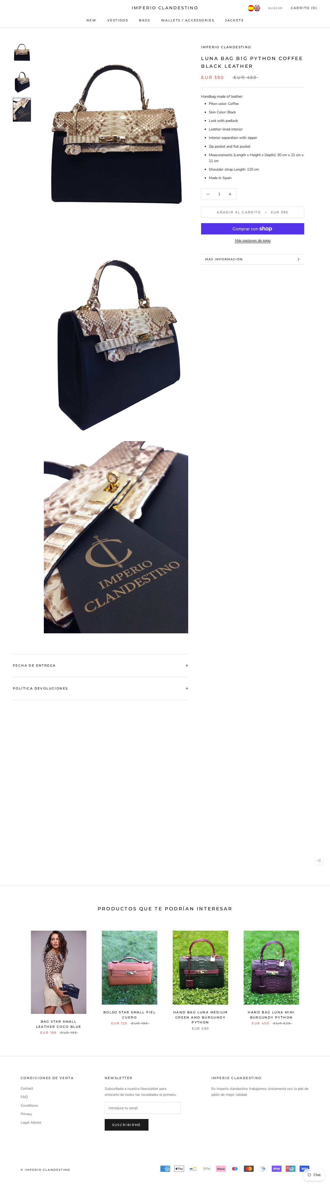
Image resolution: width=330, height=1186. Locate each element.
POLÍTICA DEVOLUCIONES (40, 688)
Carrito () (304, 8)
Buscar (275, 8)
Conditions (29, 1105)
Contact (27, 1088)
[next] (314, 977)
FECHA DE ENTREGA (34, 665)
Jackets (234, 20)
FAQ (24, 1097)
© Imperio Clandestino (45, 1170)
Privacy (26, 1114)
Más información (224, 259)
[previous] (16, 977)
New (91, 20)
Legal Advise (31, 1122)
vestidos (117, 20)
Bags (144, 20)
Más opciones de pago (253, 240)
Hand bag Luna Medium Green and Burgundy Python (200, 1017)
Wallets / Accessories (187, 20)
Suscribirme (126, 1125)
